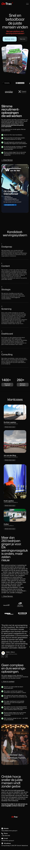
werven (10, 675)
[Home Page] (7, 3)
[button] (27, 3)
